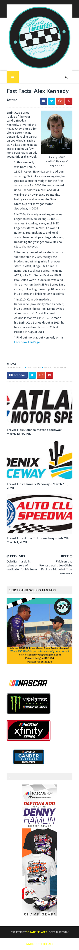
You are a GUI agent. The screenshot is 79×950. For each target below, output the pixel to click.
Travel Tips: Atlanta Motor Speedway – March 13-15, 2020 (35, 431)
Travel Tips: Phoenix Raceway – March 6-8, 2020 (37, 486)
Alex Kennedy (15, 367)
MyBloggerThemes (39, 944)
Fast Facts (34, 367)
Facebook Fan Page (27, 342)
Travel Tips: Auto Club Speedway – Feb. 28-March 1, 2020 (38, 540)
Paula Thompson (55, 367)
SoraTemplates (36, 932)
